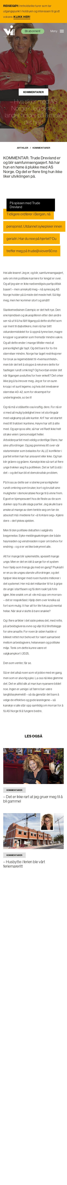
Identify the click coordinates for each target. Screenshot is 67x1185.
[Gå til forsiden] (9, 31)
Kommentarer (33, 92)
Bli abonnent (32, 31)
